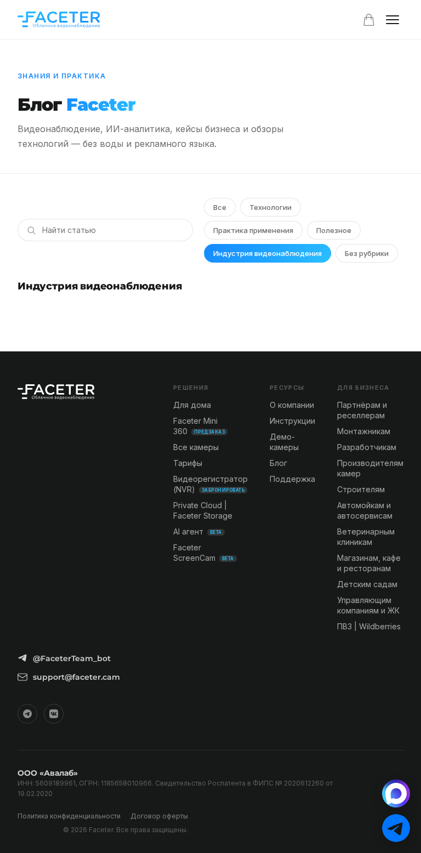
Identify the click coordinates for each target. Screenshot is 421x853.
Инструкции (292, 420)
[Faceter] (59, 20)
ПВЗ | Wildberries (369, 626)
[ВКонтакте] (54, 714)
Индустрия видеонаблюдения (267, 253)
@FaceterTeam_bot (72, 658)
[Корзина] (369, 20)
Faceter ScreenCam (203, 552)
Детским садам (367, 584)
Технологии (270, 207)
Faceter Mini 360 (199, 426)
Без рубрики (367, 253)
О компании (292, 405)
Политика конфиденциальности (69, 816)
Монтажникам (363, 431)
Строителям (361, 489)
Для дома (192, 405)
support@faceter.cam (76, 677)
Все (219, 207)
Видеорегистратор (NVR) (210, 484)
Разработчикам (366, 447)
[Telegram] (27, 714)
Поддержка (292, 479)
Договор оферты (159, 816)
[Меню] (392, 20)
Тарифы (187, 463)
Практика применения (253, 230)
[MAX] (396, 793)
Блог (278, 463)
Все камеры (196, 447)
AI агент (197, 531)
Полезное (333, 230)
